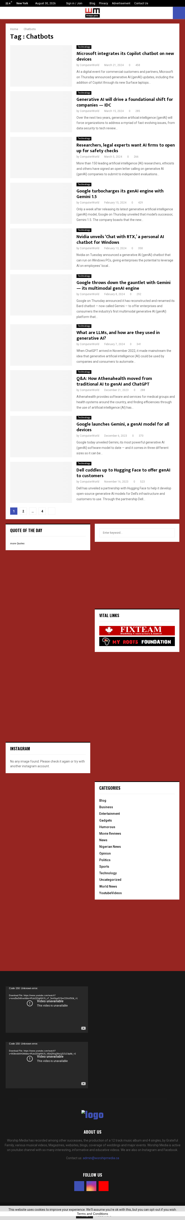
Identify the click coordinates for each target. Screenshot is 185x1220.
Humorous (107, 827)
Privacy (103, 3)
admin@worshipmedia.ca (101, 1158)
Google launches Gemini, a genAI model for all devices (122, 427)
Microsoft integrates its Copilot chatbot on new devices (125, 56)
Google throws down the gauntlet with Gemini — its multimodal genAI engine (123, 285)
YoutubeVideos (110, 893)
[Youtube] (104, 1186)
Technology (84, 47)
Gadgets (105, 820)
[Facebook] (79, 1186)
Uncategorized (110, 879)
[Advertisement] (39, 583)
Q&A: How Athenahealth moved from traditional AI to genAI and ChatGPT (114, 381)
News (103, 840)
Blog (92, 3)
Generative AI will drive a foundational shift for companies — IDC (124, 102)
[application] (47, 1009)
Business (106, 807)
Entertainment (109, 813)
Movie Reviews (110, 833)
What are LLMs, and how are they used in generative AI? (118, 335)
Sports (104, 866)
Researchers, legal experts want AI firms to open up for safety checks (125, 148)
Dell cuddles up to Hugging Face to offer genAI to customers (123, 473)
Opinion (105, 853)
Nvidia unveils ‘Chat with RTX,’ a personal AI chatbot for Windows (120, 239)
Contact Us (141, 3)
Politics (105, 860)
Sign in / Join (73, 3)
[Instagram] (91, 1186)
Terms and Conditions (92, 1213)
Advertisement (121, 3)
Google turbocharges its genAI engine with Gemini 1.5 (120, 194)
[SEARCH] (170, 532)
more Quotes (17, 543)
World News (108, 886)
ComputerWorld (89, 65)
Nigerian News (110, 846)
